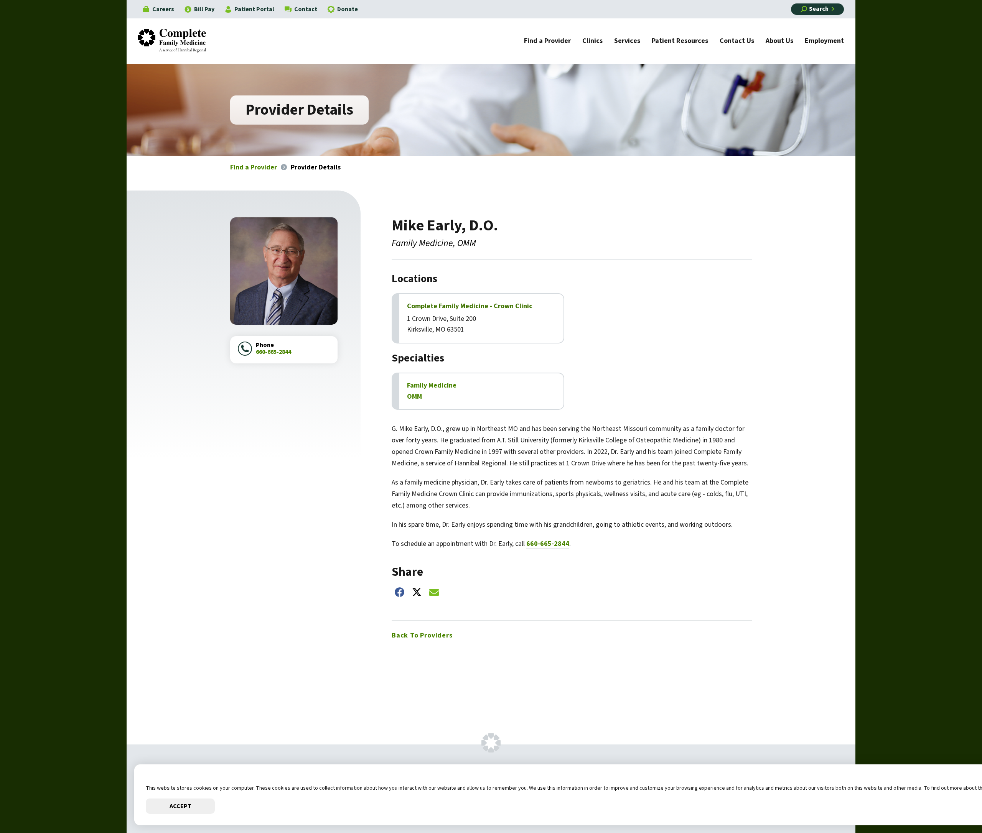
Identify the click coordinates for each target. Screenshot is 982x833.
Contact (305, 9)
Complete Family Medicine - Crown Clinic (469, 306)
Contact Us (737, 41)
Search (819, 9)
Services (627, 41)
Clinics (592, 41)
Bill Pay (204, 9)
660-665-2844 (273, 352)
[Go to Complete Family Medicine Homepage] (177, 41)
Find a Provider (547, 41)
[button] (953, 804)
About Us (779, 41)
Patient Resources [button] (680, 41)
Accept (180, 806)
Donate (347, 9)
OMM (414, 396)
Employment (824, 41)
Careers (163, 9)
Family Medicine (431, 385)
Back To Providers (422, 635)
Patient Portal (254, 9)
